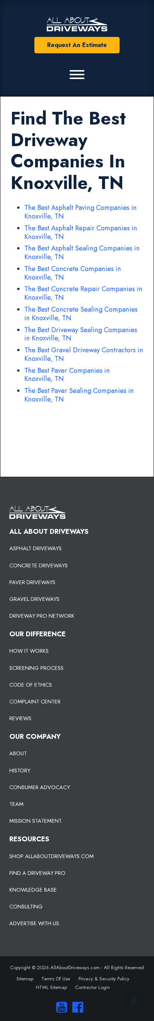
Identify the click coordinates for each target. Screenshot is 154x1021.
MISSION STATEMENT (35, 821)
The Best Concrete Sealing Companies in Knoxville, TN (81, 314)
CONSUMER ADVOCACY (39, 787)
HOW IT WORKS (29, 651)
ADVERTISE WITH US (34, 923)
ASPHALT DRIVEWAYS (35, 548)
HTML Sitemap (51, 987)
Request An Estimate (77, 45)
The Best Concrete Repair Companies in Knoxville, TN (83, 293)
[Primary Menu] (77, 74)
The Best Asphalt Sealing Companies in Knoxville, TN (82, 252)
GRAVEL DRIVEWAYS (34, 599)
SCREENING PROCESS (36, 668)
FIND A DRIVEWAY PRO (37, 873)
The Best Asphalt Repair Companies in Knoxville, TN (80, 232)
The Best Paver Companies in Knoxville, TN (67, 375)
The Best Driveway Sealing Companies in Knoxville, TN (80, 334)
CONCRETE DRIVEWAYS (38, 565)
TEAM (16, 804)
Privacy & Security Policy (103, 978)
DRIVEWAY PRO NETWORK (41, 616)
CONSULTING (26, 906)
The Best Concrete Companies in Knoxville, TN (72, 273)
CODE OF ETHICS (30, 684)
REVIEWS (20, 718)
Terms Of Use (55, 978)
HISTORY (19, 770)
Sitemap (24, 978)
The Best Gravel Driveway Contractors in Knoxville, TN (83, 354)
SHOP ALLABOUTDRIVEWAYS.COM (51, 856)
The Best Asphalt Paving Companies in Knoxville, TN (80, 212)
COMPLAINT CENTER (35, 701)
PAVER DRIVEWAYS (32, 582)
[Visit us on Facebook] (76, 1007)
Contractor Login (92, 987)
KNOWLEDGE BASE (33, 890)
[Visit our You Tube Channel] (60, 1007)
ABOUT (18, 753)
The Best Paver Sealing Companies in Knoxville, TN (79, 395)
